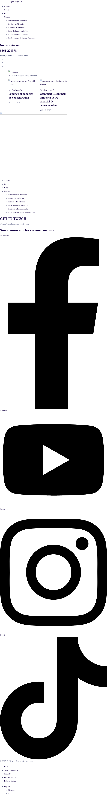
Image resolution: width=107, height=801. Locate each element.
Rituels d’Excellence (16, 27)
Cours (6, 10)
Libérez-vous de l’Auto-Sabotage (21, 38)
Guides (7, 17)
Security (7, 774)
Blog (6, 13)
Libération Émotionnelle (18, 34)
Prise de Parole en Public (18, 31)
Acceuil (7, 6)
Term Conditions (11, 770)
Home (10, 75)
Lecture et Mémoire (16, 24)
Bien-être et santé (47, 90)
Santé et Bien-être (15, 90)
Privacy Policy (10, 777)
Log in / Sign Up (15, 2)
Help (6, 767)
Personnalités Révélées (17, 20)
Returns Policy (10, 781)
